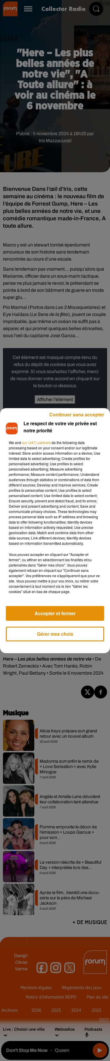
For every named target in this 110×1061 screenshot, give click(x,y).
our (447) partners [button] (36, 442)
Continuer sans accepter (76, 414)
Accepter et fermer (55, 613)
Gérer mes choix (55, 633)
